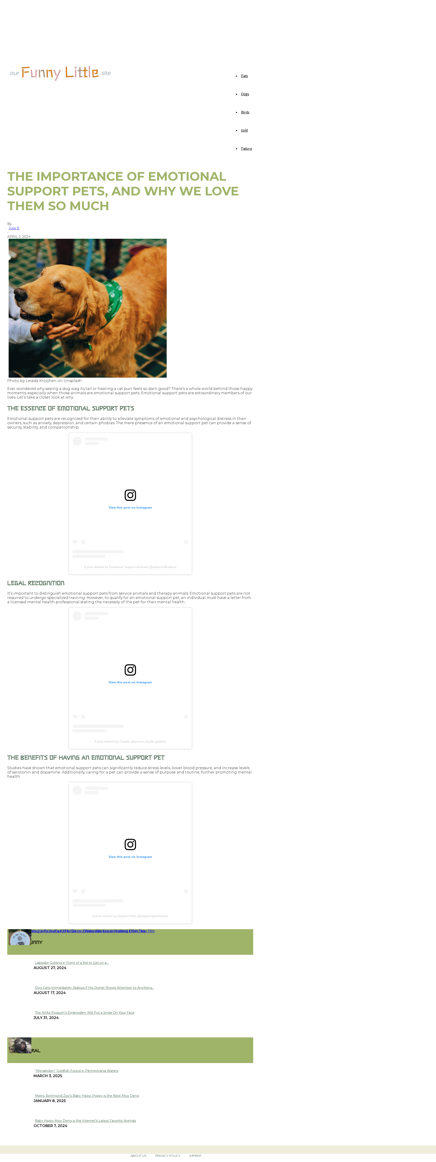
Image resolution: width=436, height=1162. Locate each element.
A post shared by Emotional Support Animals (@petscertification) (130, 567)
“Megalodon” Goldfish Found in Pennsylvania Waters (76, 1071)
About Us (138, 1155)
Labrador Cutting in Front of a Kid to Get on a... (72, 963)
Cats (244, 75)
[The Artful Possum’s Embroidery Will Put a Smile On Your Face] (20, 944)
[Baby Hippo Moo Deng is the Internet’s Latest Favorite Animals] (20, 1052)
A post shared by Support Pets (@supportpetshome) (130, 916)
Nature (246, 148)
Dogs (245, 93)
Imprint (195, 1155)
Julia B (14, 228)
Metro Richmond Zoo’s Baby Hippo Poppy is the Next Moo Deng (87, 1096)
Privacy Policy (168, 1155)
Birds (245, 112)
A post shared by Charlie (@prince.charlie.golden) (130, 741)
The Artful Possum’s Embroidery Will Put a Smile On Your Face (84, 1013)
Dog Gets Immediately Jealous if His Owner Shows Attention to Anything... (94, 988)
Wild (244, 130)
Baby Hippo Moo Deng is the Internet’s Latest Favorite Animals (85, 1121)
